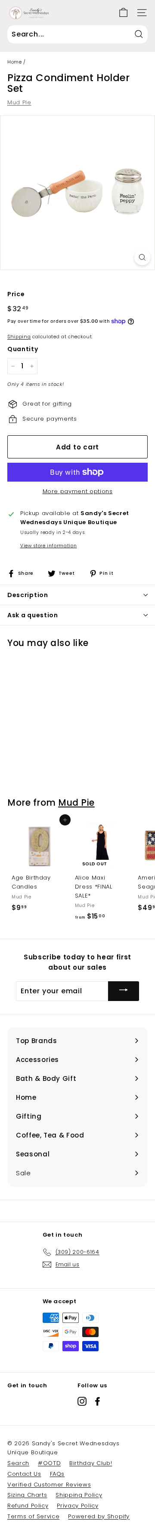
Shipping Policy (79, 1495)
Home (14, 61)
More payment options (78, 491)
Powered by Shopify (99, 1516)
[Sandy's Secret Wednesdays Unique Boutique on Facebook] (97, 1401)
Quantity (22, 349)
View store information (48, 546)
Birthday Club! (90, 1463)
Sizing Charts (27, 1495)
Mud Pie (19, 102)
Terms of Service (33, 1516)
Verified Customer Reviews (49, 1484)
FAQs (57, 1474)
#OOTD (49, 1463)
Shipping (19, 336)
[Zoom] (142, 257)
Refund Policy (27, 1506)
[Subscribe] (123, 991)
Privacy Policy (77, 1506)
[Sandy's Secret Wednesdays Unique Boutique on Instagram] (82, 1401)
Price (16, 294)
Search (18, 1463)
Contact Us (24, 1474)
